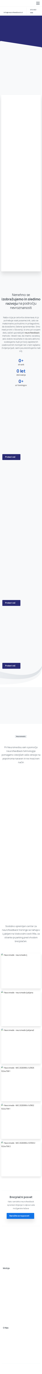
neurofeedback (31, 332)
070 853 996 (33, 11)
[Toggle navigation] (38, 3)
